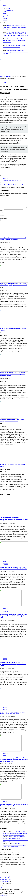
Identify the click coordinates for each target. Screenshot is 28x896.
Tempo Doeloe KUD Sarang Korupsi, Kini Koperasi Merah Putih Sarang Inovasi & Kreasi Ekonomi (13, 664)
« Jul (1, 887)
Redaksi (5, 20)
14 (8, 880)
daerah (8, 8)
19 (5, 882)
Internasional (6, 81)
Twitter (11, 185)
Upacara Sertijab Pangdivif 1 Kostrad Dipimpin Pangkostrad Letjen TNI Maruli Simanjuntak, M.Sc (13, 616)
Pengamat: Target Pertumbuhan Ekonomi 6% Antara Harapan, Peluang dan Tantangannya (14, 40)
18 (3, 882)
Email (1, 213)
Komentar (2, 198)
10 (2, 880)
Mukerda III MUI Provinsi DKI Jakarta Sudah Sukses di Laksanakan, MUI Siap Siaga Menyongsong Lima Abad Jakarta (14, 27)
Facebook (4, 185)
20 (7, 882)
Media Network (3, 895)
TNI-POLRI (5, 15)
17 (2, 882)
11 (3, 880)
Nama (1, 210)
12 (5, 880)
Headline (5, 32)
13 (6, 880)
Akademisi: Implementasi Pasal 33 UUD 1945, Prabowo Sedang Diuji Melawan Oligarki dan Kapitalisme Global (13, 374)
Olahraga (5, 18)
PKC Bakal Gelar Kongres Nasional (12, 180)
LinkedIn (25, 185)
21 (8, 882)
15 (10, 880)
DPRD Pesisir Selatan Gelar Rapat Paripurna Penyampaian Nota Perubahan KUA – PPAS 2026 (15, 52)
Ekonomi (5, 17)
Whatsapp (18, 185)
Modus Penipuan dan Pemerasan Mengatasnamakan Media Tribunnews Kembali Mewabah (13, 519)
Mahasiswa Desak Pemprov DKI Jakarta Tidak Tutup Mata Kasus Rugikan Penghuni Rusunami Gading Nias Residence (13, 759)
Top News (8, 7)
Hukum (4, 13)
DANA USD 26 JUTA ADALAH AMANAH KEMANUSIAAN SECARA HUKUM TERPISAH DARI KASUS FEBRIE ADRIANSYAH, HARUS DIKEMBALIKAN (15, 33)
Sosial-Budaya (9, 10)
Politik (4, 12)
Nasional (5, 5)
